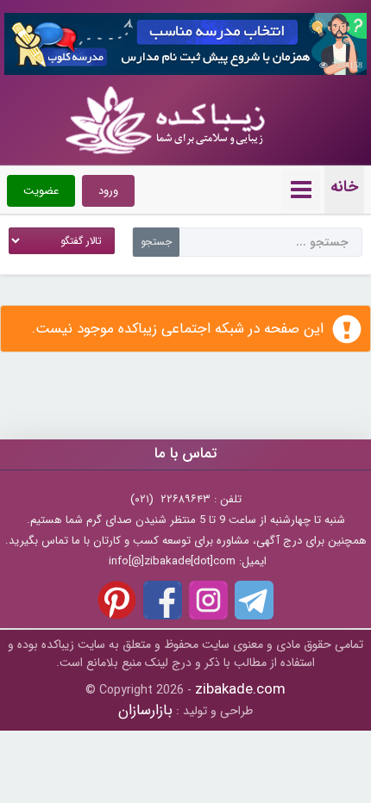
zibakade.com (240, 689)
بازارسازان (145, 710)
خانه (344, 187)
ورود (108, 191)
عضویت (41, 191)
